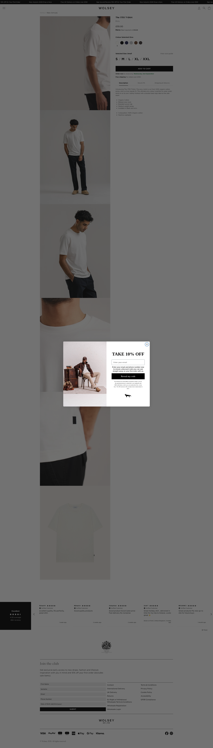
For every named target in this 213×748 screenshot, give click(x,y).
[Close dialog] (147, 344)
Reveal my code (128, 376)
